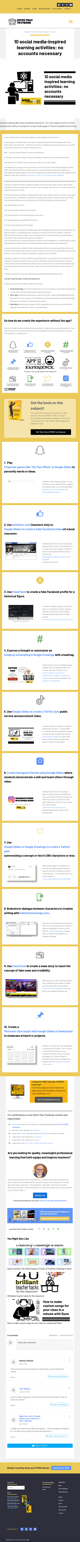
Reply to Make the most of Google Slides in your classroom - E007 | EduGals (59, 1436)
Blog (60, 1485)
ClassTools (19, 591)
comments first (66, 1335)
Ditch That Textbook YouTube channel (38, 1143)
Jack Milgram (25, 1389)
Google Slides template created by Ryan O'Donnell (56, 558)
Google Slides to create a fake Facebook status (33, 529)
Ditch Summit (57, 9)
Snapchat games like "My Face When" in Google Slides (38, 467)
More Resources (63, 1492)
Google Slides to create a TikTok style (35, 711)
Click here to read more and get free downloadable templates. (55, 490)
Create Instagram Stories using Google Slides (35, 772)
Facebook (35, 1130)
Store (34, 9)
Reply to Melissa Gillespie (59, 1376)
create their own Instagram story (54, 807)
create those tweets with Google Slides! (56, 879)
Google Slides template (50, 737)
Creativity (29, 32)
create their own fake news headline (55, 988)
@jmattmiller (21, 1133)
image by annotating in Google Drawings (29, 654)
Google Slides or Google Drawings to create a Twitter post (37, 849)
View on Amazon (12, 1498)
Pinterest (37, 1137)
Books (19, 9)
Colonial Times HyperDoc (51, 681)
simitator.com (21, 524)
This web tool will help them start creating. (57, 619)
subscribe (15, 1124)
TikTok (36, 1140)
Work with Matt (45, 9)
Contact (67, 9)
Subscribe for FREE (61, 1468)
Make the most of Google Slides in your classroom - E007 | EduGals (29, 1418)
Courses (27, 9)
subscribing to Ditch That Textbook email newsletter (45, 175)
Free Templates (63, 1488)
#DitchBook (44, 1133)
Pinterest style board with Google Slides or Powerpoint (38, 1031)
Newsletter (62, 1482)
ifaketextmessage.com (34, 913)
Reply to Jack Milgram (60, 1405)
